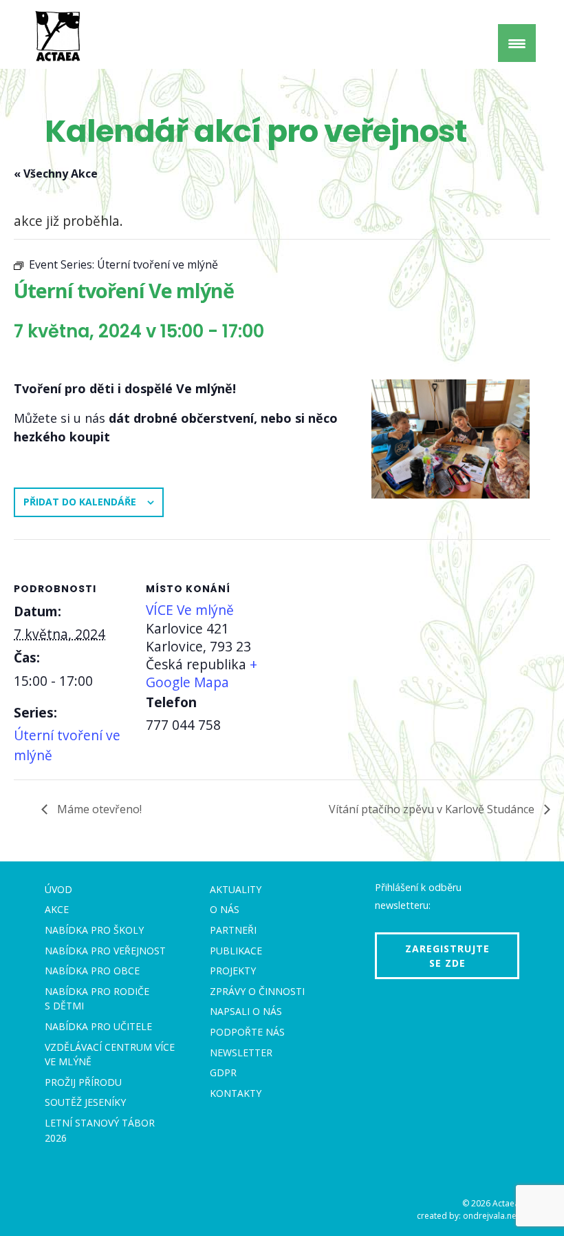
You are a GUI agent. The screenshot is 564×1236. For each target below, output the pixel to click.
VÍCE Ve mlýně (190, 609)
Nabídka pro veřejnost (105, 950)
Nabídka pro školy (94, 929)
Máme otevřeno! (98, 809)
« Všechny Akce (56, 173)
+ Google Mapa (201, 673)
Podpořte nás (247, 1031)
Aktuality (235, 889)
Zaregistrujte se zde (447, 956)
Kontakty (235, 1093)
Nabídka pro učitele (98, 1026)
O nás (224, 909)
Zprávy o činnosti (257, 991)
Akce (57, 909)
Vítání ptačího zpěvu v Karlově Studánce (433, 809)
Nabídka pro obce (92, 970)
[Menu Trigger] (517, 43)
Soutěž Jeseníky (85, 1102)
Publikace (236, 950)
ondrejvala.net (491, 1216)
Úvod (58, 889)
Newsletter (241, 1052)
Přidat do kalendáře (79, 501)
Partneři (233, 929)
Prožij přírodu (83, 1082)
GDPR (223, 1072)
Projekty (233, 970)
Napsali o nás (246, 1011)
